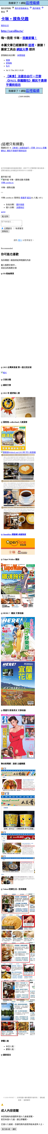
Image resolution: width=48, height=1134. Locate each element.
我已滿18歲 (6, 1129)
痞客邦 (23, 198)
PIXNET (11, 1097)
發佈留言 (5, 231)
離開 (14, 1129)
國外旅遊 (20, 205)
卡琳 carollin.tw (7, 183)
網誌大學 (22, 49)
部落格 (9, 63)
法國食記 (20, 207)
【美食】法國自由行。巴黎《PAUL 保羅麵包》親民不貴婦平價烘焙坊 (26, 80)
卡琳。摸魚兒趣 (15, 19)
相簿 (8, 60)
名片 (8, 66)
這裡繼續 (33, 91)
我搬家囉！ (29, 38)
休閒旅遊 (21, 55)
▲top (3, 212)
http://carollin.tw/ (12, 31)
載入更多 (5, 216)
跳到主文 (5, 26)
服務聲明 (27, 1100)
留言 (29, 198)
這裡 (31, 45)
